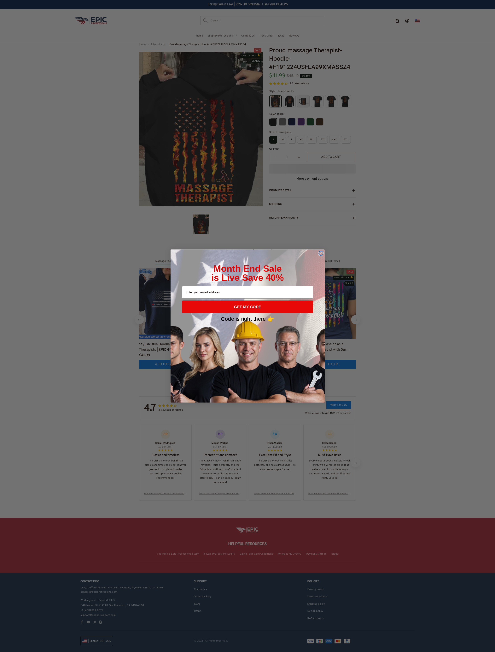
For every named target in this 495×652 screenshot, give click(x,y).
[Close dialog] (321, 253)
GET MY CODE (247, 307)
